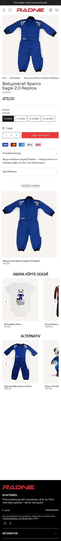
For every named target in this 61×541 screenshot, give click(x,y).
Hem (4, 78)
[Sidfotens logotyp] (18, 487)
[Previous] (3, 2)
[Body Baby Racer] (20, 299)
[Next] (57, 2)
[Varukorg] (57, 10)
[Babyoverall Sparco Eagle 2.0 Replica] (29, 224)
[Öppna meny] (4, 10)
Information (10, 533)
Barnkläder (15, 78)
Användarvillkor (26, 518)
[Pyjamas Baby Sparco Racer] (20, 361)
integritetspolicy (10, 518)
